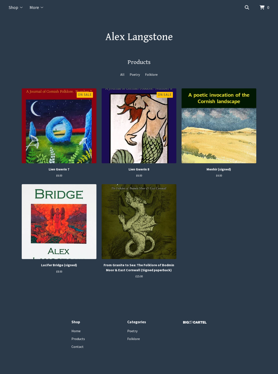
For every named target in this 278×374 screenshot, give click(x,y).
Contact (77, 346)
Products (78, 339)
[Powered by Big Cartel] (195, 322)
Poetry (135, 74)
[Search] (247, 7)
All (122, 74)
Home (76, 331)
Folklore (151, 74)
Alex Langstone (139, 37)
